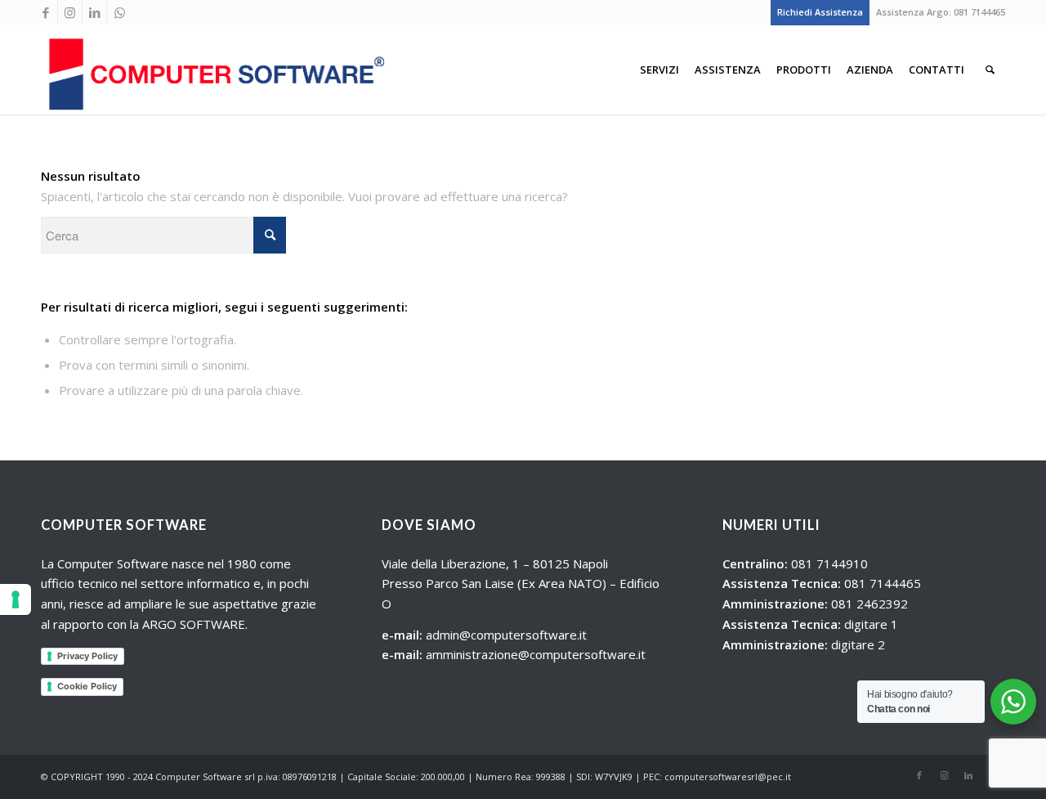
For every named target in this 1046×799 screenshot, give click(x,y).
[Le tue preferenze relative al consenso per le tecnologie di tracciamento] (15, 599)
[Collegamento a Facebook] (45, 12)
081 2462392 (869, 603)
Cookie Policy (87, 686)
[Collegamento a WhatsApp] (119, 12)
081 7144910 (829, 563)
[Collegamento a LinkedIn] (94, 12)
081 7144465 (979, 12)
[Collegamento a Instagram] (70, 12)
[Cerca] (990, 69)
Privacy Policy (87, 656)
